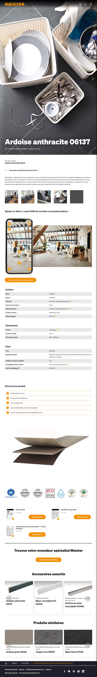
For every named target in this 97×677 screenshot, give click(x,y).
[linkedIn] (83, 671)
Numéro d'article (10, 161)
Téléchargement (37, 517)
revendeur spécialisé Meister (48, 560)
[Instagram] (78, 671)
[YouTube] (69, 671)
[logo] (15, 4)
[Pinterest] (74, 671)
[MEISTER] (6, 663)
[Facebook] (64, 671)
